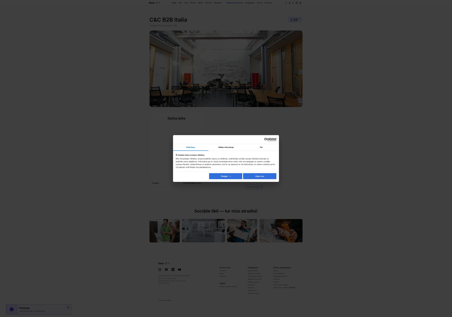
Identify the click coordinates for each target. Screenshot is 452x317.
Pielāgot (224, 176)
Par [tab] (261, 147)
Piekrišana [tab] (190, 147)
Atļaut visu (259, 176)
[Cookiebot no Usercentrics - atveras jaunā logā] (266, 139)
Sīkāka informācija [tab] (226, 147)
